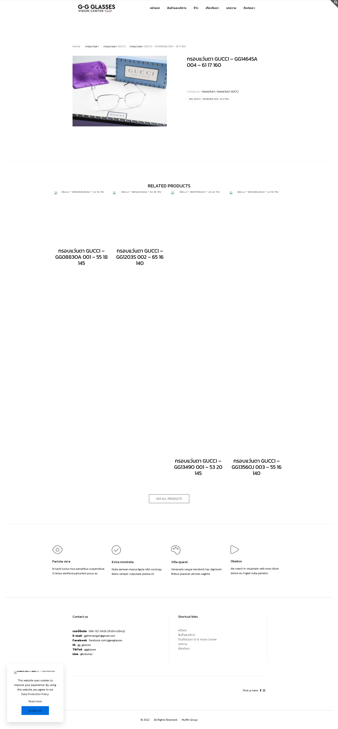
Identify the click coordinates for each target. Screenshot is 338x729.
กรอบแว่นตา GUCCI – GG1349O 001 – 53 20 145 (198, 467)
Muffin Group (190, 720)
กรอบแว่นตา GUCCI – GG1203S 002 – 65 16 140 (140, 257)
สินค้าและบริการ (186, 635)
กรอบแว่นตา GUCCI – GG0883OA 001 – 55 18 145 (81, 257)
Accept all (35, 710)
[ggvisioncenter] (97, 8)
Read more (35, 701)
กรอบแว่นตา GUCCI (114, 46)
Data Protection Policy (35, 694)
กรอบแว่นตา (92, 46)
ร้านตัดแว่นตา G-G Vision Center (197, 639)
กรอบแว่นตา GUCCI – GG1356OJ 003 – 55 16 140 (256, 467)
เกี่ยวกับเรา (184, 649)
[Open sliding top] (334, 4)
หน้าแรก (182, 630)
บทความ (182, 644)
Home (76, 46)
